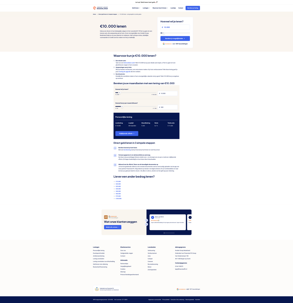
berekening (127, 150)
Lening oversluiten (98, 258)
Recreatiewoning (153, 264)
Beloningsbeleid (189, 299)
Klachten (197, 299)
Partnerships (124, 263)
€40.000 (118, 191)
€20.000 (118, 184)
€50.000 (118, 193)
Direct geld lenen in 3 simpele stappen (108, 14)
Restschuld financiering (100, 267)
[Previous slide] (146, 220)
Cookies (122, 269)
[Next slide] (146, 224)
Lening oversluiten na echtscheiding (104, 261)
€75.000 (118, 196)
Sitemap (123, 272)
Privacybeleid (165, 299)
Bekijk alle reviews (112, 227)
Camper (150, 258)
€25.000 (118, 186)
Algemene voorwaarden (154, 299)
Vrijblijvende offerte (125, 133)
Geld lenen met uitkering (100, 264)
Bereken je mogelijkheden (174, 38)
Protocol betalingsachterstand (129, 274)
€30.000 (118, 189)
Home (94, 14)
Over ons (123, 250)
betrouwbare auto (129, 63)
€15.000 (118, 181)
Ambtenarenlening (98, 256)
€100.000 (118, 198)
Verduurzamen (152, 253)
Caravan (150, 261)
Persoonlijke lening (98, 250)
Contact (122, 256)
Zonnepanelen (152, 269)
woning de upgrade (125, 71)
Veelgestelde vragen (126, 253)
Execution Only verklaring (177, 299)
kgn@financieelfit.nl (181, 269)
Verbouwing (151, 250)
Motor (149, 267)
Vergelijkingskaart (125, 266)
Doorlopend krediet (99, 253)
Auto (149, 256)
